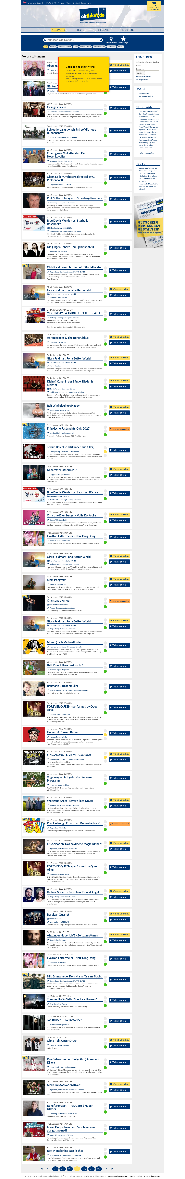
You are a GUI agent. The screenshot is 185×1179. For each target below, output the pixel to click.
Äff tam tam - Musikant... (148, 135)
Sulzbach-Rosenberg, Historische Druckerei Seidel (69, 690)
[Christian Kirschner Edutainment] (48, 1090)
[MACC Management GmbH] (48, 297)
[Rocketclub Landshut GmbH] (48, 342)
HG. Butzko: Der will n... (148, 176)
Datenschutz (123, 1176)
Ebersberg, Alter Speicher (59, 1045)
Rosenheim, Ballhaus (57, 940)
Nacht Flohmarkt (145, 148)
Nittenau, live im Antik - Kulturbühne (63, 137)
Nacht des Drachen (146, 145)
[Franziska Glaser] (48, 759)
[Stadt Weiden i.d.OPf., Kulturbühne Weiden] (48, 392)
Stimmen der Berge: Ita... (148, 186)
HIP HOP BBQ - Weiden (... (149, 111)
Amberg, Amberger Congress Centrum (64, 318)
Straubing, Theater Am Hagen (61, 161)
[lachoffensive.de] (48, 737)
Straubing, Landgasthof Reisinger (62, 203)
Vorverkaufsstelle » (146, 96)
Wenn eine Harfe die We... (148, 132)
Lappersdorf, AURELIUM (59, 922)
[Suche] (45, 40)
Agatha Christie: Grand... (148, 129)
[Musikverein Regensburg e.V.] (48, 922)
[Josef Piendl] (48, 670)
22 (62, 1169)
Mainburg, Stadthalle (57, 962)
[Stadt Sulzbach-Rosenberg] (48, 690)
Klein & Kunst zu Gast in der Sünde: (62, 389)
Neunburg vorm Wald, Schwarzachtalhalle (66, 647)
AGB (54, 3)
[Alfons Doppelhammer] (48, 1135)
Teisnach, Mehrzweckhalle (60, 714)
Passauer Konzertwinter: (58, 604)
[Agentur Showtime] (48, 520)
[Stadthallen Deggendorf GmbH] (48, 474)
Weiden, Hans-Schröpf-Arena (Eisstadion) (65, 231)
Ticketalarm (103, 30)
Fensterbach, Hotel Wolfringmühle (63, 1067)
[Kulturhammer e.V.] (48, 112)
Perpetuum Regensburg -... (149, 119)
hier (86, 81)
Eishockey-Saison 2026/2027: (60, 228)
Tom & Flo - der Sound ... (148, 124)
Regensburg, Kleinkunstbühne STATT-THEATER (67, 272)
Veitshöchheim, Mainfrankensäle (62, 433)
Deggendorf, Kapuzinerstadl (60, 474)
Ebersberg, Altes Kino (58, 70)
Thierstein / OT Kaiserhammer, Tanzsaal (64, 112)
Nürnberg (142, 181)
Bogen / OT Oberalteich (58, 520)
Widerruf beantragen (152, 1176)
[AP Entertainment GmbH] (48, 318)
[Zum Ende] (112, 1168)
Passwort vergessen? (143, 76)
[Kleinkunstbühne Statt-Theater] (48, 272)
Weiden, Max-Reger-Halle (59, 874)
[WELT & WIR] (48, 940)
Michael (142, 189)
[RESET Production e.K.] (48, 714)
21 (55, 1169)
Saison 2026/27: (55, 919)
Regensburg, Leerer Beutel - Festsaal (63, 897)
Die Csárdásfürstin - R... (147, 173)
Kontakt (76, 3)
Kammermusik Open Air (148, 168)
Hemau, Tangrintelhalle (58, 737)
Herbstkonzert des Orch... (148, 137)
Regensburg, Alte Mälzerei (60, 410)
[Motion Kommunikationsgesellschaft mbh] (48, 251)
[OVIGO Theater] (48, 452)
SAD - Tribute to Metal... (148, 179)
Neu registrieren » (142, 79)
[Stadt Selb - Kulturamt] (48, 1004)
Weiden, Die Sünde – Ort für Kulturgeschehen (67, 392)
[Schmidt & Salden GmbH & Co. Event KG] (48, 185)
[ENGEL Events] (48, 785)
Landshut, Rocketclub (58, 342)
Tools (68, 3)
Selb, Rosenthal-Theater (59, 1004)
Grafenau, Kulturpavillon (59, 785)
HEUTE (80, 30)
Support (61, 3)
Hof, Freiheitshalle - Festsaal (60, 185)
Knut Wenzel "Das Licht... (148, 127)
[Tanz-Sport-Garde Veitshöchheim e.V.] (48, 433)
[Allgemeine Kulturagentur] (48, 91)
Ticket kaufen (119, 70)
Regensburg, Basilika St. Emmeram (63, 629)
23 (69, 1169)
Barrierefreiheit (136, 1176)
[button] (140, 73)
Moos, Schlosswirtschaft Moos (61, 1135)
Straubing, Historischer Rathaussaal (63, 1114)
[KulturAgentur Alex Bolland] (48, 410)
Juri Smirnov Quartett (147, 116)
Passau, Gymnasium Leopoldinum (62, 608)
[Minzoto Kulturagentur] (48, 1024)
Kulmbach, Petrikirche (58, 297)
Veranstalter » (144, 94)
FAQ (48, 3)
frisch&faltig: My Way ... (147, 142)
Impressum (86, 3)
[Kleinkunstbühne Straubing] (48, 161)
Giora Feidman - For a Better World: (62, 294)
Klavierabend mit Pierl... (148, 140)
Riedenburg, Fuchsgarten (59, 670)
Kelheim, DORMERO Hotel (60, 541)
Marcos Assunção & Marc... (149, 122)
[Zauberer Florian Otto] (48, 848)
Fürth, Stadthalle (56, 366)
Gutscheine (127, 30)
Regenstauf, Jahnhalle (58, 828)
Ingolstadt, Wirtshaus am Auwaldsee (63, 848)
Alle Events (58, 30)
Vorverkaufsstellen (36, 3)
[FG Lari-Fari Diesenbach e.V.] (48, 828)
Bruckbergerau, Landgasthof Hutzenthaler (66, 1155)
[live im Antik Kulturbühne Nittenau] (48, 137)
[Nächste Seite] (106, 1168)
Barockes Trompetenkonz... (149, 114)
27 (98, 1169)
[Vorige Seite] (48, 1168)
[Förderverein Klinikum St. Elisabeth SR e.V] (48, 1114)
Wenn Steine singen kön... (148, 171)
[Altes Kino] (48, 70)
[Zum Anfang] (42, 1168)
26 (91, 1169)
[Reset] (101, 40)
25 (84, 1169)
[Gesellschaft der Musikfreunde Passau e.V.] (48, 608)
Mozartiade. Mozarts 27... (148, 184)
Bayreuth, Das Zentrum (58, 251)
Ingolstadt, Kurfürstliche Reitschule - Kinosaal (67, 1090)
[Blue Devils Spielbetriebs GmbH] (48, 231)
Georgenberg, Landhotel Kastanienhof (64, 452)
